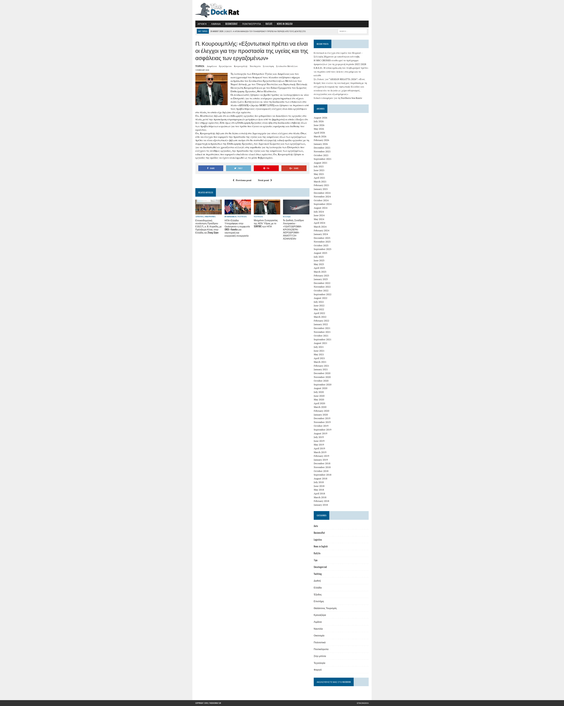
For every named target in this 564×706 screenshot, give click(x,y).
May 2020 (319, 399)
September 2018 (322, 474)
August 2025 (320, 162)
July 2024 (319, 211)
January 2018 (321, 504)
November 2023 (322, 241)
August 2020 (320, 388)
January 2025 (321, 189)
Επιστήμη (319, 601)
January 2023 (321, 279)
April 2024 (319, 222)
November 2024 (322, 196)
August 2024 (320, 207)
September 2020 (322, 384)
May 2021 (319, 354)
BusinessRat (231, 24)
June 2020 (319, 395)
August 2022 (320, 298)
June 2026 (319, 125)
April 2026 (319, 132)
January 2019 (321, 459)
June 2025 (319, 170)
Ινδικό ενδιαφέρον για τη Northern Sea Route (338, 98)
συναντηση (268, 66)
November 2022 (322, 286)
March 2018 (320, 497)
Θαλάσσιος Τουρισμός (325, 608)
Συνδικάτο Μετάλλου (287, 66)
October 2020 (321, 380)
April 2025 (319, 177)
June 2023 (319, 260)
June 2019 (319, 441)
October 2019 (321, 425)
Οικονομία (210, 216)
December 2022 (322, 283)
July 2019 (319, 437)
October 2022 (321, 290)
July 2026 (319, 121)
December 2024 (322, 192)
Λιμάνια (216, 24)
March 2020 (320, 407)
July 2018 (319, 482)
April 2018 (319, 493)
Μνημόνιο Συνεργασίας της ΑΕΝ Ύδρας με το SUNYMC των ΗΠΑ (266, 223)
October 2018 (321, 471)
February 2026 (321, 140)
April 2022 (319, 313)
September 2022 (322, 294)
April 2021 (319, 358)
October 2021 (321, 335)
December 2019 (322, 418)
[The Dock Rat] (222, 10)
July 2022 (319, 301)
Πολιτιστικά (319, 642)
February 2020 (321, 410)
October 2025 (321, 155)
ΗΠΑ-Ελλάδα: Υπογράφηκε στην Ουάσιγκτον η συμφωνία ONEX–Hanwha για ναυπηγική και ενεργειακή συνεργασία (237, 228)
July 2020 (319, 392)
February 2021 (321, 365)
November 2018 (322, 467)
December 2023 (322, 238)
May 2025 (319, 174)
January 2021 (321, 369)
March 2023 (320, 271)
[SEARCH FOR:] (352, 31)
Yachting (318, 574)
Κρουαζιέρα (320, 615)
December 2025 (322, 147)
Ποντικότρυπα (251, 24)
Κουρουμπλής (241, 66)
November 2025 (322, 151)
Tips (316, 560)
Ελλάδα (287, 216)
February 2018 (321, 501)
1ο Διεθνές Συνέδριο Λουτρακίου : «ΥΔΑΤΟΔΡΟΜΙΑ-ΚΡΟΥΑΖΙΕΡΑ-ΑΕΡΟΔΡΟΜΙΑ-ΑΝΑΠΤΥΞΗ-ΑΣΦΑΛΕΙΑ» (293, 229)
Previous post (243, 180)
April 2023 (319, 268)
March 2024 (320, 226)
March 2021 (320, 362)
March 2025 (320, 181)
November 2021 (322, 332)
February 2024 (321, 230)
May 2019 (319, 444)
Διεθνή (317, 580)
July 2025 (319, 166)
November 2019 (322, 422)
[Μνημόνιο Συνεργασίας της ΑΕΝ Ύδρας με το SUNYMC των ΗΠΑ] (267, 212)
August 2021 (320, 343)
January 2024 (321, 234)
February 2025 (321, 185)
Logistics (318, 539)
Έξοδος (318, 594)
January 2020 (321, 414)
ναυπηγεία (255, 66)
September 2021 (322, 339)
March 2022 (320, 316)
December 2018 (322, 463)
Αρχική (202, 24)
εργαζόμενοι (225, 66)
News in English (285, 24)
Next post (263, 180)
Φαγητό (318, 669)
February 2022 (321, 320)
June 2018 (319, 486)
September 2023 (322, 249)
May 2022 (319, 309)
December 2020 (322, 373)
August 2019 (320, 433)
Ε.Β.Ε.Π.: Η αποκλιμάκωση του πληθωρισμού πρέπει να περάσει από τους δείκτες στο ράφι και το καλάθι (341, 71)
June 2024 (319, 215)
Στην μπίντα (320, 656)
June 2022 (319, 305)
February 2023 (321, 275)
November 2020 (322, 377)
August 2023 (320, 253)
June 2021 (319, 350)
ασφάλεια (212, 66)
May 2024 (319, 219)
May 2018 (319, 489)
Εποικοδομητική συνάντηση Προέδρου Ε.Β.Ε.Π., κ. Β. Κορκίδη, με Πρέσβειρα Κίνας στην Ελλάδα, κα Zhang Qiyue (208, 226)
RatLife (269, 24)
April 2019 (319, 448)
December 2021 (322, 328)
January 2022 (321, 324)
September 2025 (322, 159)
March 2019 (320, 452)
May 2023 (319, 264)
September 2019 (322, 429)
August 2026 (320, 117)
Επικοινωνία (363, 703)
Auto (316, 526)
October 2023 (321, 245)
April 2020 (319, 403)
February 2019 (321, 455)
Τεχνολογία (319, 663)
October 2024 (321, 200)
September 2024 (322, 204)
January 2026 (321, 144)
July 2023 (319, 256)
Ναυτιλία (242, 216)
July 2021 (319, 347)
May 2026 (319, 128)
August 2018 (320, 478)
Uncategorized (320, 567)
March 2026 (320, 136)
